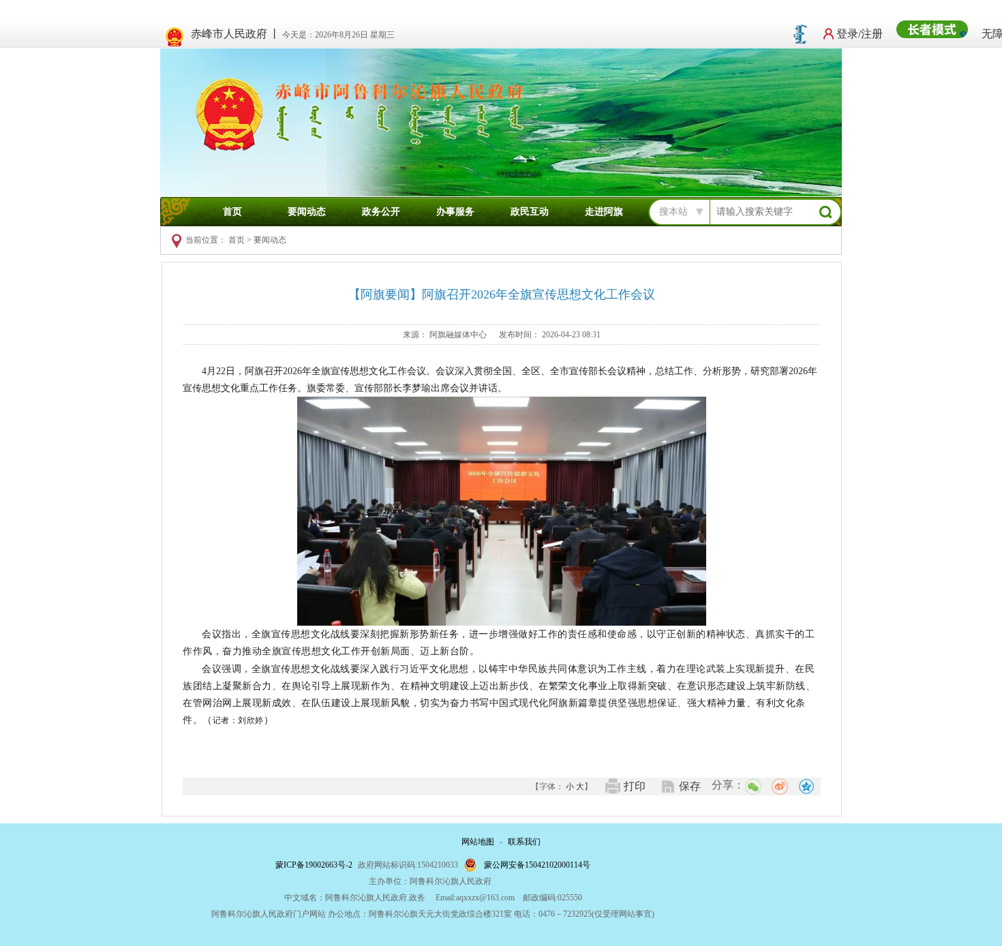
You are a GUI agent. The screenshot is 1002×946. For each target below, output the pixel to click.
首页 (232, 212)
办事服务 (455, 212)
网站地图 (477, 841)
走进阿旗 (604, 212)
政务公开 (381, 212)
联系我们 (524, 841)
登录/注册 (859, 34)
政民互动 (530, 212)
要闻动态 (307, 212)
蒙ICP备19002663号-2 (313, 865)
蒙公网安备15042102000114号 (537, 865)
